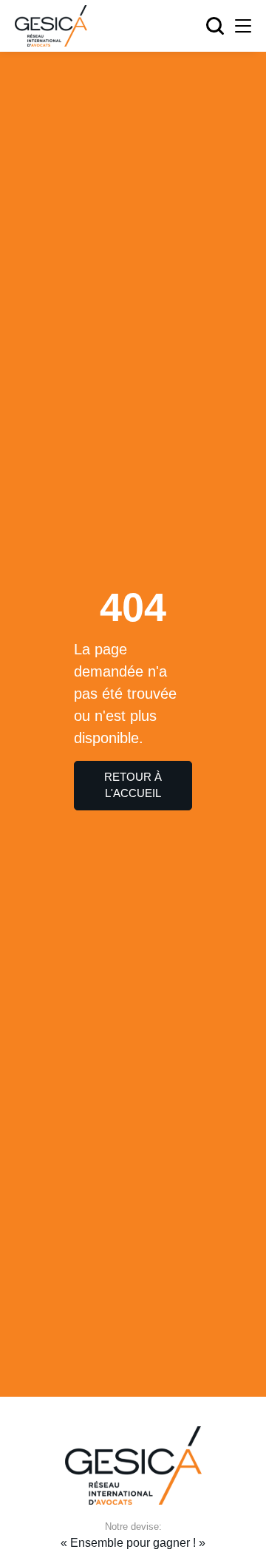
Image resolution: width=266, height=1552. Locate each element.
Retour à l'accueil (133, 785)
